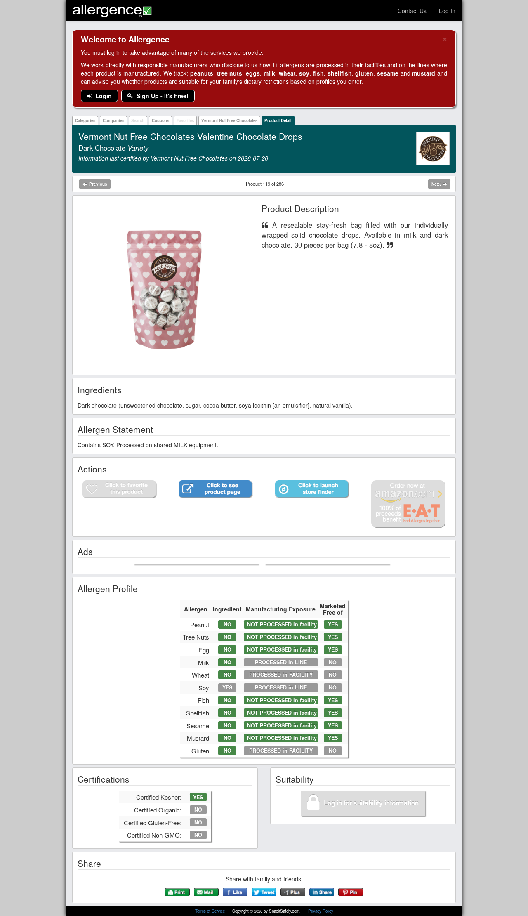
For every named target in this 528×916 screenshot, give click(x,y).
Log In (447, 11)
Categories (85, 120)
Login (102, 96)
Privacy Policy (320, 911)
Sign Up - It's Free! (161, 96)
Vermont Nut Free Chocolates (229, 120)
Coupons (160, 120)
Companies (113, 120)
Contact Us (412, 11)
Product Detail (278, 120)
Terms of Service (210, 911)
